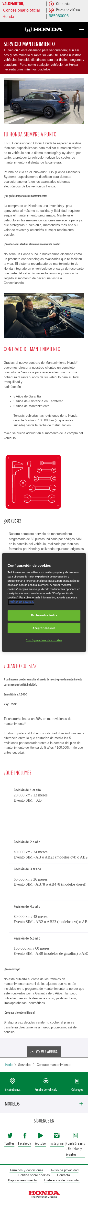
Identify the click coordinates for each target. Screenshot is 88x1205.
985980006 (59, 16)
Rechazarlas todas (44, 615)
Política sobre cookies (34, 1175)
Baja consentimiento (22, 1180)
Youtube (40, 1143)
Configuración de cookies (44, 640)
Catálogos (77, 1089)
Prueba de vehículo (46, 1089)
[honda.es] (44, 30)
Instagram (57, 1143)
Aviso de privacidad (64, 1170)
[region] (44, 602)
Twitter (9, 1143)
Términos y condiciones (26, 1170)
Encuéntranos (13, 1089)
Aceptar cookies (44, 628)
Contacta (63, 1175)
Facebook (24, 1143)
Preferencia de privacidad (62, 1180)
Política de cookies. (21, 601)
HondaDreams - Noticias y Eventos (75, 1149)
